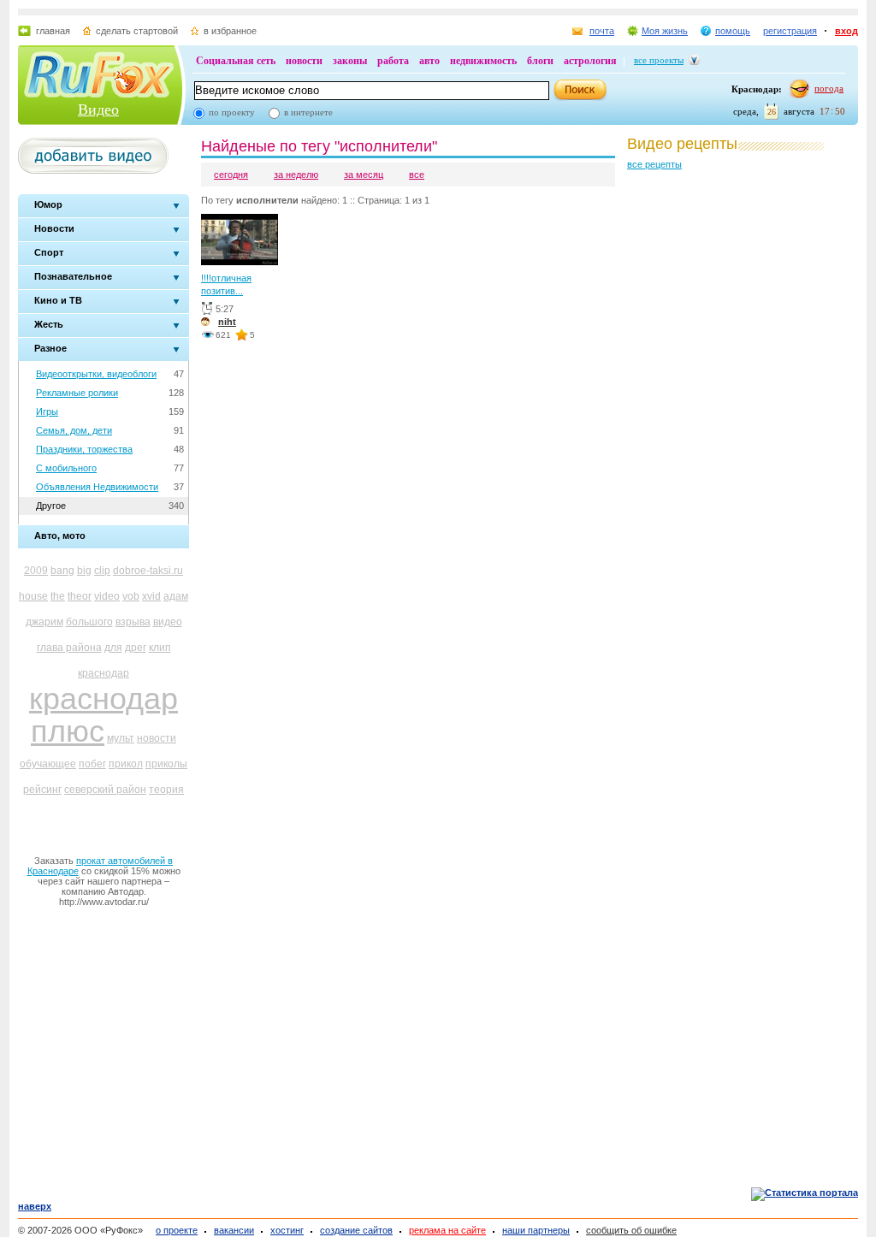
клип (160, 648)
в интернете (308, 112)
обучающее (48, 764)
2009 (36, 571)
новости (304, 61)
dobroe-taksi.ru (148, 571)
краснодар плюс (103, 715)
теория (166, 790)
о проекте (177, 1230)
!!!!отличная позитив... (226, 284)
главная (53, 31)
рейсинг (42, 790)
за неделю (296, 174)
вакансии (234, 1230)
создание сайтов (356, 1230)
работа (393, 61)
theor (80, 596)
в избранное (230, 31)
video (107, 596)
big (84, 571)
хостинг (287, 1230)
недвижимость (483, 61)
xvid (151, 596)
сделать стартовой (137, 31)
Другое (51, 505)
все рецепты (654, 164)
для (113, 648)
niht (227, 322)
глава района (69, 648)
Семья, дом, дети (74, 430)
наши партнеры (536, 1230)
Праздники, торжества (84, 449)
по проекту (232, 112)
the (57, 596)
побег (92, 764)
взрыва (133, 622)
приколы (166, 764)
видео (167, 622)
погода (828, 88)
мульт (120, 738)
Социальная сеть (235, 61)
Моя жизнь (665, 31)
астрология (590, 61)
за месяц (363, 174)
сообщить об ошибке (631, 1230)
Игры (47, 411)
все (416, 174)
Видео (98, 109)
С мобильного (66, 468)
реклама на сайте (447, 1230)
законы (350, 61)
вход (846, 31)
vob (130, 596)
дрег (135, 648)
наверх (34, 1206)
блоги (540, 61)
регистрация (790, 31)
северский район (105, 790)
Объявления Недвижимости (97, 487)
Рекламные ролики (77, 393)
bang (62, 571)
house (33, 596)
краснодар (103, 673)
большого (89, 622)
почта (601, 31)
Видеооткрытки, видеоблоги (96, 374)
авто (429, 61)
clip (102, 571)
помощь (732, 31)
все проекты (659, 60)
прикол (126, 764)
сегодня (231, 174)
